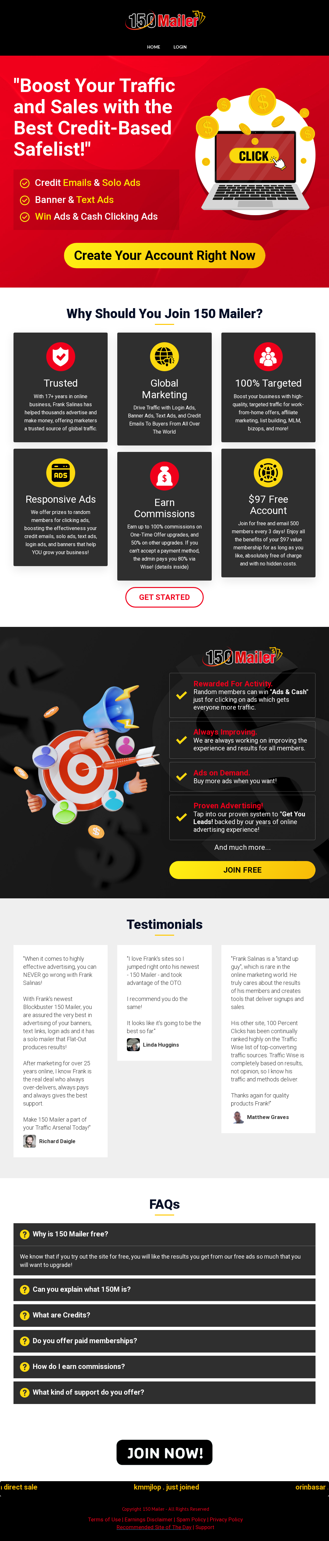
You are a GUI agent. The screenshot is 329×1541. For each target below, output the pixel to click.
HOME (153, 47)
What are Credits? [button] (61, 1315)
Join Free (242, 870)
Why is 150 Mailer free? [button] (70, 1234)
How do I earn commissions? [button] (79, 1366)
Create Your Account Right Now (164, 255)
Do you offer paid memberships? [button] (85, 1341)
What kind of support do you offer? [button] (88, 1392)
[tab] (164, 1234)
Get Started (164, 597)
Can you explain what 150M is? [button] (82, 1289)
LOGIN (180, 47)
